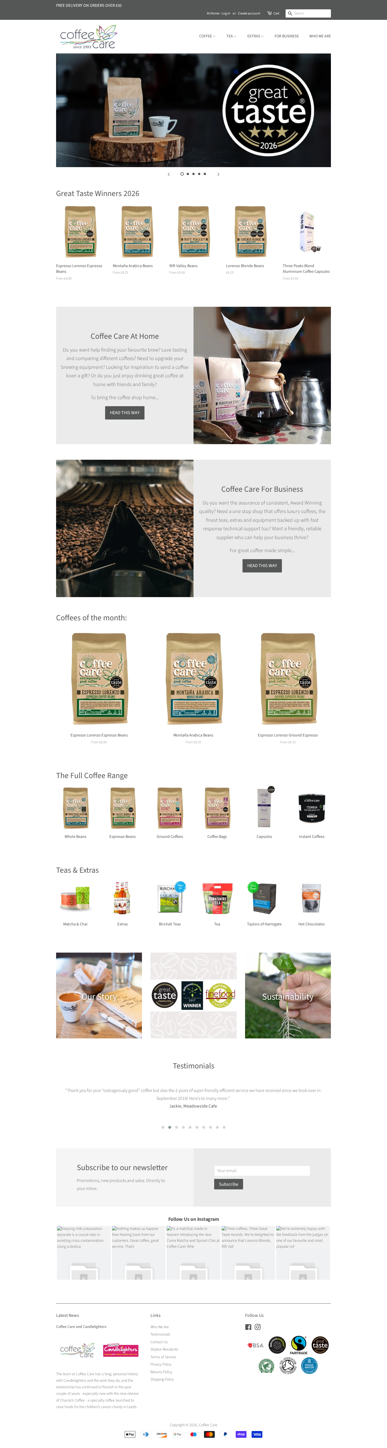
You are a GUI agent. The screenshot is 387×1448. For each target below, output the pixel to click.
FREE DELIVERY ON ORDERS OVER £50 (89, 5)
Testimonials (160, 1334)
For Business (287, 36)
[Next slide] (218, 174)
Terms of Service (163, 1357)
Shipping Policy (162, 1379)
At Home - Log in (218, 13)
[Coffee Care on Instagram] (257, 1328)
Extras (254, 36)
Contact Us (159, 1342)
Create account (249, 13)
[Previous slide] (168, 174)
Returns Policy (161, 1372)
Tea (230, 36)
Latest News (67, 1315)
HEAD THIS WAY (125, 413)
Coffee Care (208, 1425)
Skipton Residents (164, 1349)
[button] (163, 1127)
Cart (276, 13)
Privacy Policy (160, 1364)
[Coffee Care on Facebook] (248, 1328)
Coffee (206, 36)
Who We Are (320, 36)
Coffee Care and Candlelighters (81, 1326)
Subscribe (228, 1184)
